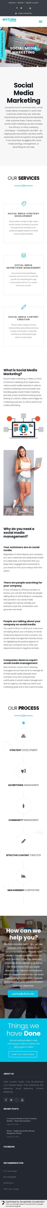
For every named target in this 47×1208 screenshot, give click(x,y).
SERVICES (12, 3)
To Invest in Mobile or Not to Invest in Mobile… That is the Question (22, 1119)
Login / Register (25, 13)
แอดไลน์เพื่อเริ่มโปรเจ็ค (23, 994)
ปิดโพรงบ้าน (9, 1183)
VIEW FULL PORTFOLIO (22, 1054)
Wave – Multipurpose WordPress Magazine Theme (21, 1132)
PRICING (21, 3)
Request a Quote (32, 3)
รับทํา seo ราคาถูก (11, 1189)
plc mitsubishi (10, 1177)
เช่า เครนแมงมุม (10, 1171)
